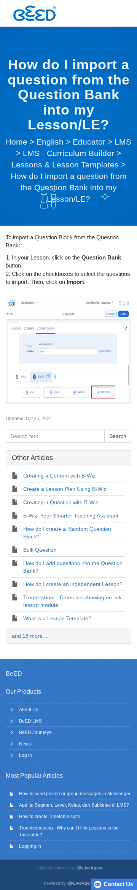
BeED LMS (30, 721)
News (25, 744)
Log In (25, 755)
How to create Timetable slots (49, 816)
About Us (28, 709)
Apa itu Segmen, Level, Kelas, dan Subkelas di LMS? (74, 805)
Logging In (30, 846)
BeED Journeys (35, 732)
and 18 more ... (30, 636)
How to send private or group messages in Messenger (75, 793)
